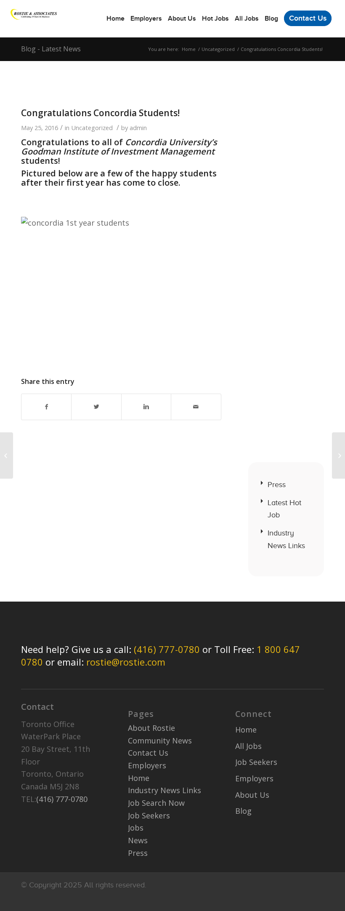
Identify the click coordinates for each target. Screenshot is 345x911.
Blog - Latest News (51, 48)
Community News (160, 740)
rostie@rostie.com (125, 661)
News (138, 840)
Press (277, 484)
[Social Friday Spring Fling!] (6, 455)
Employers (147, 765)
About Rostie (151, 728)
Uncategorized (218, 49)
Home (189, 49)
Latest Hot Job (284, 508)
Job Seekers (149, 815)
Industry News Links (286, 539)
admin (138, 127)
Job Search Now (156, 803)
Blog (243, 811)
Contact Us (148, 753)
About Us (252, 795)
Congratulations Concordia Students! (100, 113)
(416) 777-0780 (167, 649)
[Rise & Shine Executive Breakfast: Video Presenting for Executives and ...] (338, 455)
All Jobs (248, 746)
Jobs (135, 828)
